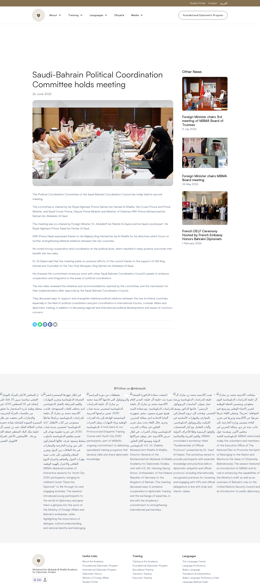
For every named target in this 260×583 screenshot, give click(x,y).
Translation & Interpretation (196, 573)
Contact (212, 3)
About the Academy (93, 561)
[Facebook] (50, 324)
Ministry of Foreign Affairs (95, 577)
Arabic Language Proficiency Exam (200, 577)
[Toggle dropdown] (60, 15)
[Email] (55, 324)
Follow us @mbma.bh (131, 388)
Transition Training (142, 573)
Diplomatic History (92, 573)
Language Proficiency (194, 565)
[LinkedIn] (45, 324)
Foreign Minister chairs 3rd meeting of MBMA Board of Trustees (202, 121)
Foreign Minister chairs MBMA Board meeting (204, 178)
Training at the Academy (145, 561)
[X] (34, 324)
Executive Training (142, 577)
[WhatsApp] (40, 324)
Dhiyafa (119, 15)
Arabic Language (191, 569)
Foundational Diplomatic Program (203, 15)
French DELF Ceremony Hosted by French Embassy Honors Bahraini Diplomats (202, 235)
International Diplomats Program (99, 569)
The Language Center (194, 561)
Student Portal (197, 3)
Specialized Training (142, 569)
